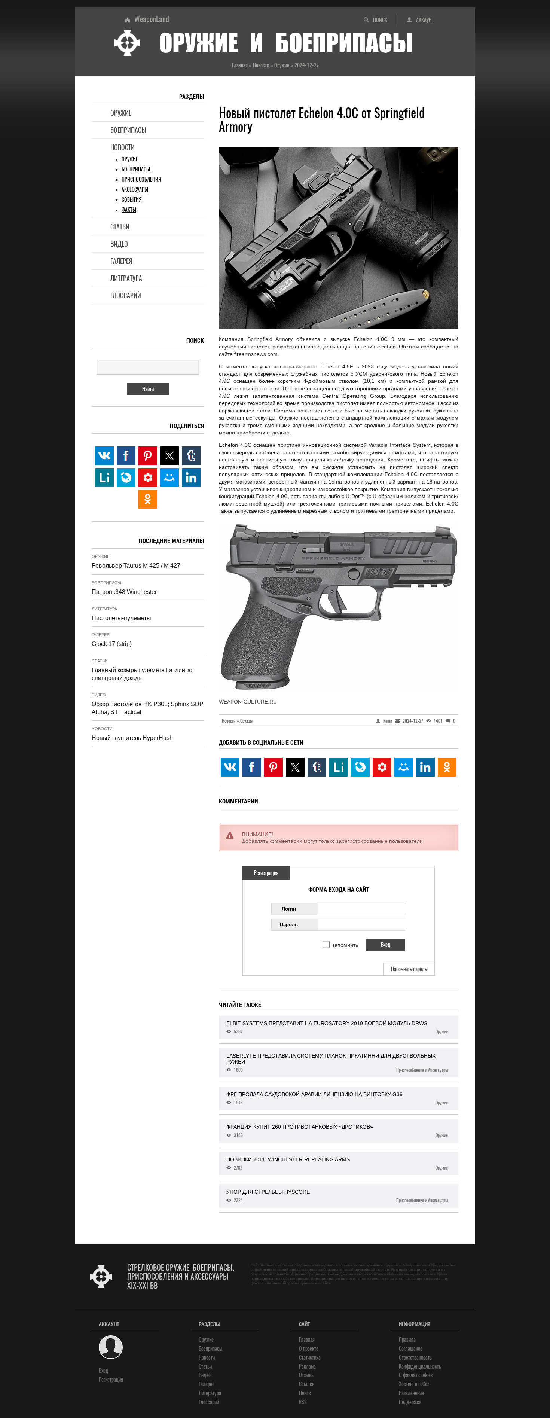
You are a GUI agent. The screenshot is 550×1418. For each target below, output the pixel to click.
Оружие (120, 113)
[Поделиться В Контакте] (230, 767)
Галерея (121, 261)
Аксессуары (135, 189)
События (132, 199)
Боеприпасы (128, 130)
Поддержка (410, 1402)
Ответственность (415, 1357)
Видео (119, 243)
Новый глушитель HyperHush (132, 738)
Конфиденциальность (420, 1366)
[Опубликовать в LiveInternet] (338, 767)
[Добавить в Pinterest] (273, 767)
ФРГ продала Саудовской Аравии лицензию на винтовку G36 (337, 1098)
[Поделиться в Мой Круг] (382, 767)
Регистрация (266, 872)
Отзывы (307, 1375)
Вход (103, 1370)
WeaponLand (151, 19)
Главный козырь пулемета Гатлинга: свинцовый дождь (142, 674)
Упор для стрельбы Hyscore (337, 1196)
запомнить (345, 945)
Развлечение (411, 1393)
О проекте (308, 1348)
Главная (307, 1339)
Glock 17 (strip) (112, 644)
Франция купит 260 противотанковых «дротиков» (337, 1131)
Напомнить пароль (409, 969)
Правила (407, 1339)
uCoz (424, 1384)
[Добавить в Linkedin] (425, 767)
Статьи (119, 226)
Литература (126, 278)
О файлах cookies (416, 1375)
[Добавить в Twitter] (295, 767)
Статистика (310, 1357)
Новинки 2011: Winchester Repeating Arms (337, 1163)
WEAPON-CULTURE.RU (248, 702)
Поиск (380, 20)
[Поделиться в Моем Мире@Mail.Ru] (403, 767)
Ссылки (306, 1384)
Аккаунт (425, 20)
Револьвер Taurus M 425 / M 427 (136, 565)
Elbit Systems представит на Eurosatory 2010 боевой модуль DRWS (337, 1027)
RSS (303, 1402)
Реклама (307, 1366)
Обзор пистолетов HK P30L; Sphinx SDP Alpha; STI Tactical (148, 708)
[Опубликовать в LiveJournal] (360, 767)
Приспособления (141, 179)
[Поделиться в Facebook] (251, 767)
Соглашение (410, 1348)
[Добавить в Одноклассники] (447, 767)
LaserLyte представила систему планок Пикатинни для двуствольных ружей (337, 1063)
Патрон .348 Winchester (124, 592)
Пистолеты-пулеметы (121, 618)
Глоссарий (125, 295)
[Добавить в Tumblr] (317, 767)
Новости (122, 147)
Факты (129, 209)
